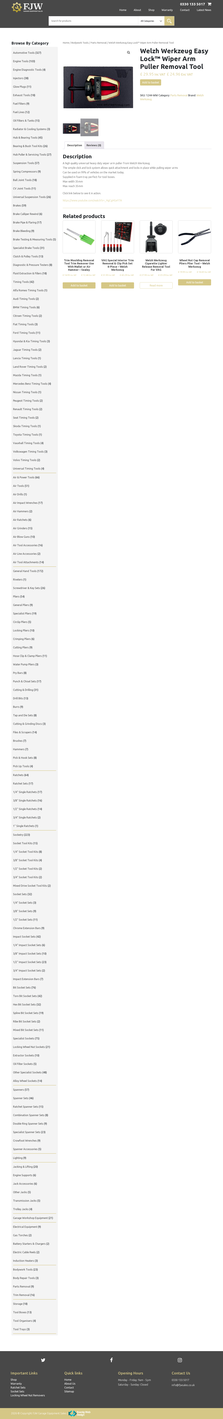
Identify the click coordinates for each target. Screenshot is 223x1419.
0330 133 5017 (180, 1380)
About (137, 9)
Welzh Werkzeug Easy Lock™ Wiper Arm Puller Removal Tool (141, 42)
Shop (151, 9)
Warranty (167, 9)
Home (122, 9)
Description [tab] (74, 145)
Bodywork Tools (80, 42)
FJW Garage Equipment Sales (49, 1413)
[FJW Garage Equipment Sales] (33, 7)
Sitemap (69, 1391)
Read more (156, 285)
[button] (129, 52)
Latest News (204, 9)
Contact (185, 9)
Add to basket (150, 82)
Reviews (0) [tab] (94, 145)
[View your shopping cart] (209, 4)
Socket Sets (17, 1391)
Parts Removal (99, 42)
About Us (69, 1383)
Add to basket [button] (79, 285)
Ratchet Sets (18, 1387)
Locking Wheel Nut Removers (28, 1395)
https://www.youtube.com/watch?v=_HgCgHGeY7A (92, 200)
